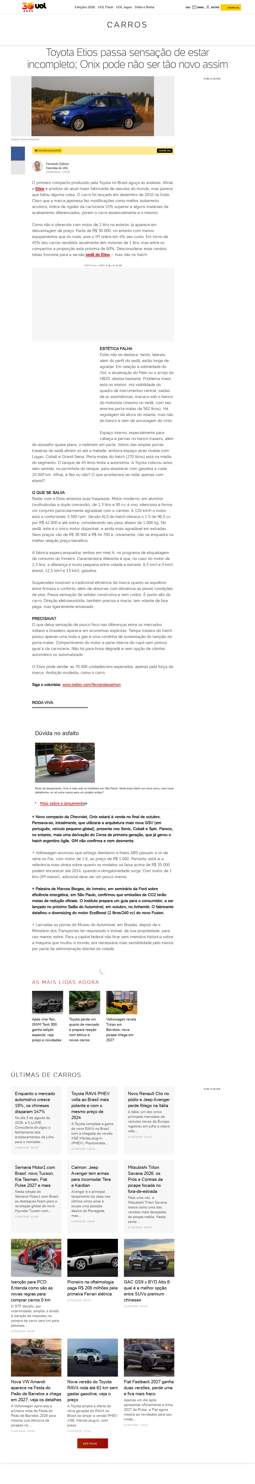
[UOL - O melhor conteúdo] (34, 7)
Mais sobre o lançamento (62, 803)
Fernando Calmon (57, 163)
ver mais (90, 1443)
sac (188, 7)
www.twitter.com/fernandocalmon (91, 684)
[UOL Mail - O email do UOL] (198, 7)
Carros (127, 24)
